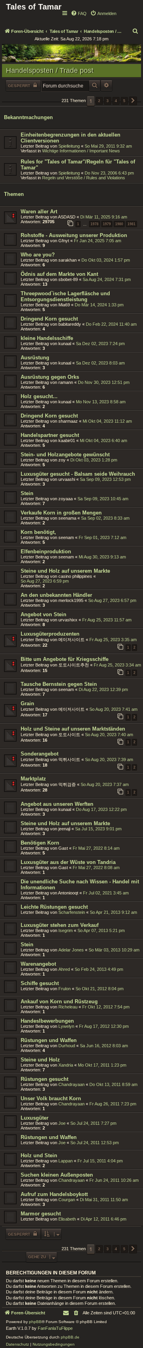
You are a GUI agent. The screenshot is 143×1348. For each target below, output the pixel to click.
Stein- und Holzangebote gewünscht (65, 455)
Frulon (64, 988)
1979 (107, 224)
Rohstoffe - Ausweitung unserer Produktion (74, 235)
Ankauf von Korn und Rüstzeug (59, 1001)
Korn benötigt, (38, 532)
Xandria (65, 1065)
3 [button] (107, 101)
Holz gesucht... (39, 396)
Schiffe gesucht (40, 983)
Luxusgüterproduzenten (50, 634)
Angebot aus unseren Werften (57, 804)
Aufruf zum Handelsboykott (54, 1194)
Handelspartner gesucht (50, 435)
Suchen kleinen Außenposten (57, 1175)
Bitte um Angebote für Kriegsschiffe (64, 659)
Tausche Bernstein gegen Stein (59, 684)
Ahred (64, 969)
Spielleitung (69, 146)
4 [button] (116, 101)
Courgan (66, 1199)
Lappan (65, 1160)
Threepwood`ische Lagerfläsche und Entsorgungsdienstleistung (65, 296)
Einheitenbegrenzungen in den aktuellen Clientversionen (70, 138)
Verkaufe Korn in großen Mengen (61, 513)
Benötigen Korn (40, 843)
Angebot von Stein (43, 614)
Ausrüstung (35, 358)
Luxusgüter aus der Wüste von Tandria (68, 862)
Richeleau (67, 1006)
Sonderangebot (39, 754)
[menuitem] (79, 13)
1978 (95, 224)
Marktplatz (33, 779)
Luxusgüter (34, 1118)
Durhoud (66, 1045)
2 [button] (99, 101)
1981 (131, 224)
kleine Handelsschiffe (47, 338)
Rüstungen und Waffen (49, 1040)
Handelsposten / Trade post (49, 70)
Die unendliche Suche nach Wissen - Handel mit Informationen (80, 884)
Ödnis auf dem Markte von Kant (59, 274)
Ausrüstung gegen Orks (50, 377)
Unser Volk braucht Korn (51, 1098)
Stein (27, 493)
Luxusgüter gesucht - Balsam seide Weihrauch (78, 474)
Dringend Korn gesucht (49, 319)
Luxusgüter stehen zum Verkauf (60, 925)
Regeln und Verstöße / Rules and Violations (83, 177)
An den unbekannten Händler (56, 595)
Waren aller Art (39, 212)
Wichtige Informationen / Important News (81, 150)
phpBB (35, 1322)
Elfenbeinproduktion (46, 551)
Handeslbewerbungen (47, 1021)
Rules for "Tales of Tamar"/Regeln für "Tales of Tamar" (78, 165)
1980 (119, 224)
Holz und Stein (39, 1155)
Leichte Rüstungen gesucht (54, 907)
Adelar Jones (71, 949)
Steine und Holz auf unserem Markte (65, 571)
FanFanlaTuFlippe (55, 1328)
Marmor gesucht (41, 1214)
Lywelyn (66, 1026)
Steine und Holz (40, 1060)
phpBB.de (70, 1337)
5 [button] (124, 101)
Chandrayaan (71, 1084)
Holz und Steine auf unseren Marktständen (73, 729)
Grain (27, 703)
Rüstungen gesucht (44, 1079)
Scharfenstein (71, 912)
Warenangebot (38, 964)
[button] (133, 101)
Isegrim (65, 930)
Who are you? (38, 255)
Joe (62, 1123)
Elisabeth (67, 1219)
